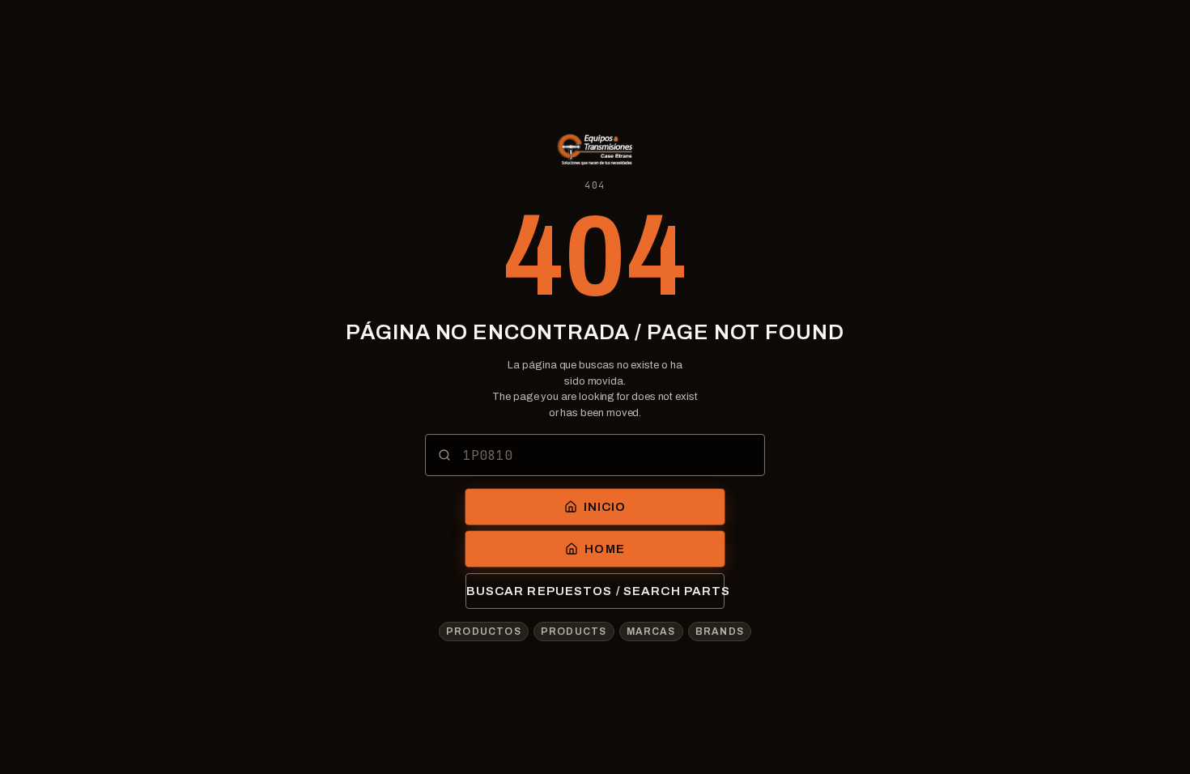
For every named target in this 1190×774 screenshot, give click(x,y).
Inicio (605, 506)
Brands (719, 631)
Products (574, 631)
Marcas (651, 631)
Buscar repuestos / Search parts (595, 591)
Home (604, 548)
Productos (483, 631)
